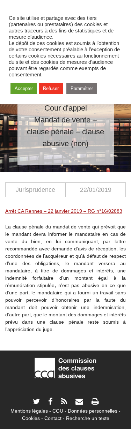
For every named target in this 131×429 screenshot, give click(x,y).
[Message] (79, 402)
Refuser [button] (51, 88)
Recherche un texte (87, 418)
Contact (52, 418)
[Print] (95, 402)
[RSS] (64, 402)
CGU (57, 411)
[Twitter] (36, 402)
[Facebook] (50, 402)
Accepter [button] (24, 88)
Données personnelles (92, 411)
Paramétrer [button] (82, 88)
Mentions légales (29, 411)
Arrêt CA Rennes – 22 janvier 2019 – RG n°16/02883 (63, 211)
